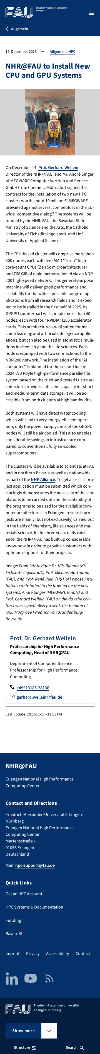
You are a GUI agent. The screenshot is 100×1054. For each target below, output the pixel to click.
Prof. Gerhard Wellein (58, 168)
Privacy (32, 954)
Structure (22, 1047)
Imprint (12, 954)
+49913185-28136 (33, 688)
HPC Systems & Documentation (34, 907)
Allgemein (58, 51)
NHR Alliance (43, 480)
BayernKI (14, 934)
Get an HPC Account (24, 894)
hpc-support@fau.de (35, 865)
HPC (71, 51)
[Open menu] (92, 13)
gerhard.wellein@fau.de (39, 697)
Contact (83, 954)
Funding (13, 920)
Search (72, 1047)
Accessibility (57, 954)
